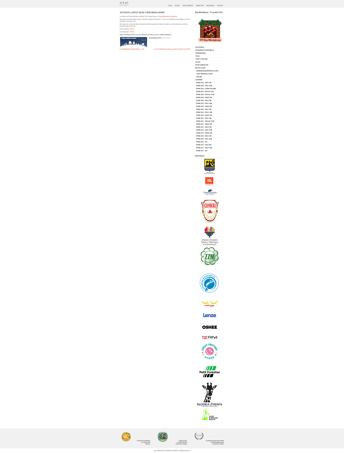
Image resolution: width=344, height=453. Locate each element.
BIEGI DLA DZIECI (200, 68)
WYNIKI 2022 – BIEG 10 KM (204, 112)
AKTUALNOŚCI (199, 47)
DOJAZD (197, 62)
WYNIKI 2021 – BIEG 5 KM (203, 118)
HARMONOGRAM (200, 53)
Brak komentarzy (166, 38)
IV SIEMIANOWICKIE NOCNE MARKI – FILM (132, 49)
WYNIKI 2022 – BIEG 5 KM (203, 109)
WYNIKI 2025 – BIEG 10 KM (204, 86)
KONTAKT (220, 5)
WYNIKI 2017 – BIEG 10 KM (204, 148)
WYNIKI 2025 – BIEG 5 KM (203, 83)
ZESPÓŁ (177, 5)
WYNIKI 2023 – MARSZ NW (204, 106)
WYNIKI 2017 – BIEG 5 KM (203, 145)
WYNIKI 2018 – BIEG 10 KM (204, 139)
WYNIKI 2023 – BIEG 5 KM (203, 100)
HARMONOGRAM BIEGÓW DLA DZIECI (207, 71)
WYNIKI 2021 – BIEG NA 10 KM (205, 121)
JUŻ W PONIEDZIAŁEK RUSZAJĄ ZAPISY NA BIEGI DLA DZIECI (172, 49)
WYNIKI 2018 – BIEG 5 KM (203, 136)
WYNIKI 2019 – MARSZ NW (204, 133)
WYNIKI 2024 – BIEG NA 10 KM (205, 94)
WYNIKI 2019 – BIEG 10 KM (204, 130)
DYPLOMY (199, 77)
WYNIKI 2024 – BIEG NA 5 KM (204, 91)
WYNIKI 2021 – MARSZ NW (204, 124)
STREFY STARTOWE (201, 59)
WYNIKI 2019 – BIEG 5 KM (203, 127)
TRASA (197, 56)
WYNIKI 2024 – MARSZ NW (204, 97)
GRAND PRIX (200, 5)
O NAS (170, 5)
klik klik (132, 29)
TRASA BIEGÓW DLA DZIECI (204, 74)
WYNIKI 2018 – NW (201, 142)
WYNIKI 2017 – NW (201, 151)
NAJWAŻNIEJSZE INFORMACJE (204, 50)
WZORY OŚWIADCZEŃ (201, 65)
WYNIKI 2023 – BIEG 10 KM (204, 103)
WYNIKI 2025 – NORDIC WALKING (206, 88)
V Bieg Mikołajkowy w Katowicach (167, 16)
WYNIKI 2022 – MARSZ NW (204, 115)
